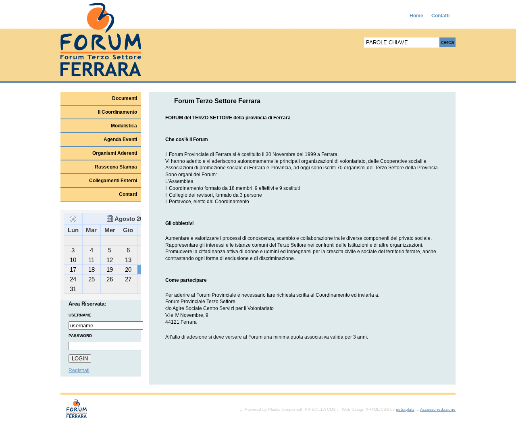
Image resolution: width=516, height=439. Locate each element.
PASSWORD (80, 335)
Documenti (124, 98)
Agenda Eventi (120, 139)
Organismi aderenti (114, 153)
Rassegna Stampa (116, 167)
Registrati (79, 370)
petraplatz (405, 409)
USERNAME (80, 315)
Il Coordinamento (117, 112)
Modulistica (124, 126)
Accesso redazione (438, 409)
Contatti (440, 16)
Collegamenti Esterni (113, 180)
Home (416, 16)
